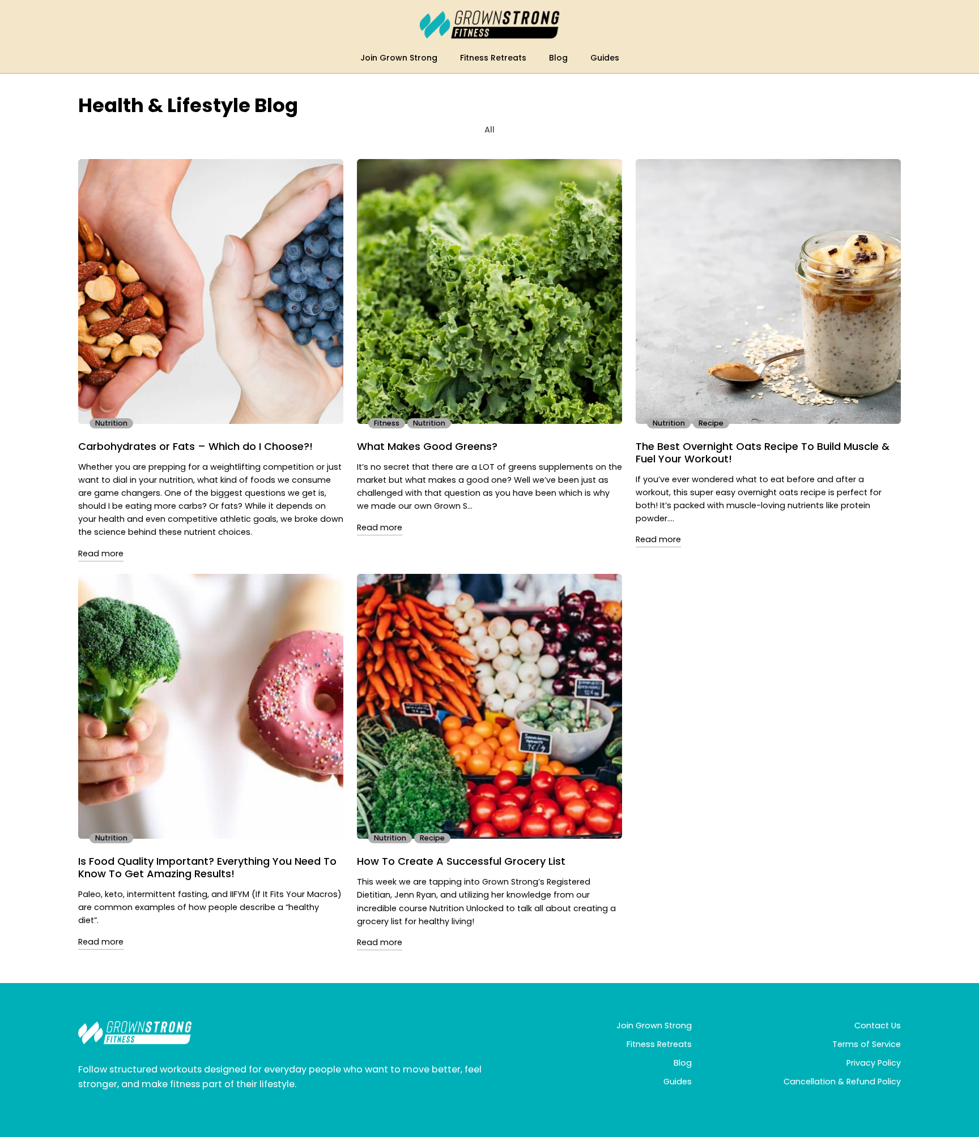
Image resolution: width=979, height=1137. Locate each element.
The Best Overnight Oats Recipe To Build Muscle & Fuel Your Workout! (762, 452)
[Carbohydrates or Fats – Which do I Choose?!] (210, 291)
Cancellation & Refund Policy (842, 1081)
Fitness (386, 423)
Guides (677, 1081)
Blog (683, 1063)
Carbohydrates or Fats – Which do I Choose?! (195, 446)
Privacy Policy (873, 1063)
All (489, 129)
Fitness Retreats (659, 1044)
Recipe (711, 423)
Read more (101, 553)
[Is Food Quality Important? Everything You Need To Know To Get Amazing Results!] (210, 706)
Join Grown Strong (654, 1025)
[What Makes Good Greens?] (489, 291)
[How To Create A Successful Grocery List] (489, 706)
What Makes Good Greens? (427, 446)
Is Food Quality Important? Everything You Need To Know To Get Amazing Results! (207, 867)
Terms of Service (866, 1044)
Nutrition (111, 423)
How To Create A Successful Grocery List (461, 861)
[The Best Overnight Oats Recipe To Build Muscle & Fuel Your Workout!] (768, 291)
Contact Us (877, 1025)
